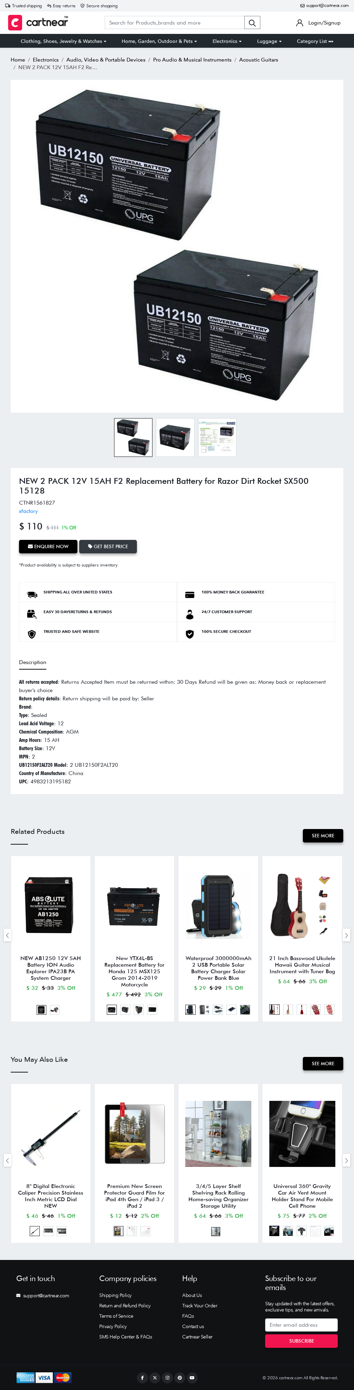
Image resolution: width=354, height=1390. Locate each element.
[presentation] (7, 935)
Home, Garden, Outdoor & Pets (157, 41)
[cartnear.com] (38, 22)
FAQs (188, 1316)
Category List (312, 41)
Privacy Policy (113, 1326)
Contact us (193, 1326)
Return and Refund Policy (124, 1305)
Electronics (225, 41)
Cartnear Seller (197, 1337)
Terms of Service (116, 1316)
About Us (192, 1295)
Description (32, 662)
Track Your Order (199, 1305)
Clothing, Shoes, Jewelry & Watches (61, 41)
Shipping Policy (115, 1295)
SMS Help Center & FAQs (125, 1337)
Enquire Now (50, 546)
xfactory (28, 511)
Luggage (267, 41)
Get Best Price (110, 546)
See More (323, 835)
